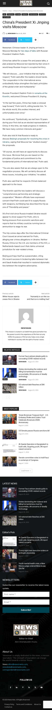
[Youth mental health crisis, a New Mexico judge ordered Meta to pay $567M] (10, 567)
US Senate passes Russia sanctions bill (34, 431)
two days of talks (28, 51)
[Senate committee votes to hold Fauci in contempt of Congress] (10, 461)
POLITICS (42, 14)
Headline (25, 14)
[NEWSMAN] (4, 33)
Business (6, 392)
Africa (5, 379)
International (33, 14)
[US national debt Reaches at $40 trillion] (10, 388)
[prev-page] (4, 397)
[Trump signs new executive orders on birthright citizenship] (10, 554)
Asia (10, 11)
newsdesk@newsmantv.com (14, 667)
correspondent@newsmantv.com (16, 670)
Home (5, 11)
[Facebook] (10, 687)
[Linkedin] (16, 687)
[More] (35, 39)
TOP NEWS (6, 17)
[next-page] (8, 397)
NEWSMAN (12, 33)
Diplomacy (11, 14)
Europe (18, 14)
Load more (25, 471)
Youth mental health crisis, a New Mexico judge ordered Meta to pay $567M (32, 565)
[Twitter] (35, 687)
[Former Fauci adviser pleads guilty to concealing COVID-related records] (10, 360)
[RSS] (29, 687)
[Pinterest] (22, 687)
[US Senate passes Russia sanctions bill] (10, 434)
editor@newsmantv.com (18, 664)
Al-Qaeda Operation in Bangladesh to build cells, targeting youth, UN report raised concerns (33, 446)
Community (6, 364)
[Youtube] (41, 687)
